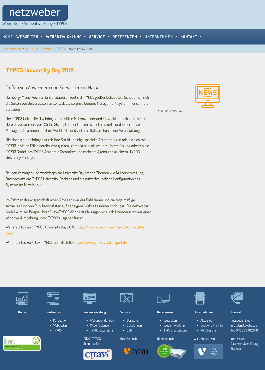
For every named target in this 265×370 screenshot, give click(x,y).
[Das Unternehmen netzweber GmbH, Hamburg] (200, 298)
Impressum (238, 338)
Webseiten (54, 312)
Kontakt (236, 312)
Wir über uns (208, 330)
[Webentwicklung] (89, 298)
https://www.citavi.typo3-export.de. (100, 242)
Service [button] (97, 36)
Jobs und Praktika (211, 325)
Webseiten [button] (28, 36)
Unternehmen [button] (159, 36)
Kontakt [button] (189, 36)
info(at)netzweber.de (244, 325)
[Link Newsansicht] (35, 14)
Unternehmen (11, 49)
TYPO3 (57, 330)
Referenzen (165, 312)
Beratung (133, 320)
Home (7, 36)
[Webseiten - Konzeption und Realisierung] (53, 298)
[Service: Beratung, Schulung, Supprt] (126, 298)
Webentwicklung (94, 312)
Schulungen (134, 325)
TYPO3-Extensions (101, 330)
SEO (129, 330)
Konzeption (60, 320)
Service (125, 312)
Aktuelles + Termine (39, 49)
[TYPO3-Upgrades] (22, 298)
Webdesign (60, 325)
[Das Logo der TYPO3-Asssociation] (136, 351)
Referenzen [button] (125, 36)
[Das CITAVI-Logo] (97, 354)
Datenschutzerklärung (244, 343)
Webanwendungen (102, 320)
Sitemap (236, 348)
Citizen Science (99, 325)
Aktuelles (206, 320)
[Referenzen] (163, 298)
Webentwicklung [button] (64, 36)
